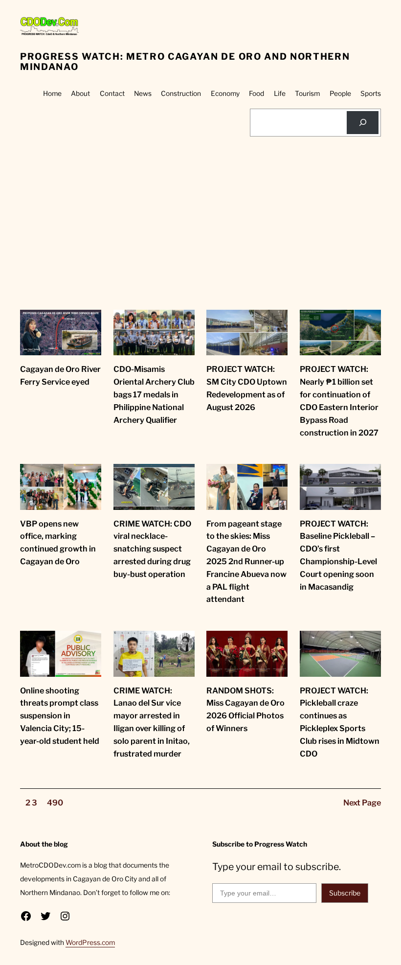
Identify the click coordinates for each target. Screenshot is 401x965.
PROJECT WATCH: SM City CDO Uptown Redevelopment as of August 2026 (246, 388)
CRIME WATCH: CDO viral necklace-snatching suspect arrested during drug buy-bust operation (152, 549)
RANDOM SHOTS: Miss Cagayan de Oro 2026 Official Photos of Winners (245, 709)
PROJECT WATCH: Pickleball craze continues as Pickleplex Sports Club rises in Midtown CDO (339, 722)
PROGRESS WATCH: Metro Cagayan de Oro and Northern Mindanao (185, 62)
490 (55, 802)
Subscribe (344, 893)
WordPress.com (90, 942)
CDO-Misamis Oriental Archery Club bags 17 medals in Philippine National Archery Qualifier (154, 394)
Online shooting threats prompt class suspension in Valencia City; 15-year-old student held (59, 716)
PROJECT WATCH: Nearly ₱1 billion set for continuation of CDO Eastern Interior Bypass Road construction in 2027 (339, 400)
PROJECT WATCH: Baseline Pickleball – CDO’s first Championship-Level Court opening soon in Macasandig (338, 555)
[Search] (363, 122)
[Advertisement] (200, 236)
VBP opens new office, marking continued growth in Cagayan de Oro (58, 542)
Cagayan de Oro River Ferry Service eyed (60, 375)
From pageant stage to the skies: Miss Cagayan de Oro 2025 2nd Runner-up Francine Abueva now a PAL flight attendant (246, 561)
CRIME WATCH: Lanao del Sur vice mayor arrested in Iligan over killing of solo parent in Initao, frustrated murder (151, 722)
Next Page (362, 802)
